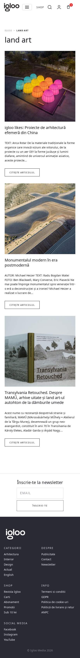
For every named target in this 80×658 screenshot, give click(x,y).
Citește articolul (22, 172)
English (9, 575)
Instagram (10, 634)
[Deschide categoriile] (27, 7)
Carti (7, 597)
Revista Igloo (12, 592)
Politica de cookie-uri (54, 602)
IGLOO (8, 30)
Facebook (10, 629)
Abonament (11, 602)
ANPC (45, 612)
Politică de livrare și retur (57, 607)
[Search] (49, 7)
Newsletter (48, 564)
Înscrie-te (39, 506)
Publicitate (48, 554)
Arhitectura (11, 554)
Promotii (9, 607)
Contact (46, 559)
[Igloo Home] (11, 7)
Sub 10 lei (10, 612)
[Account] (59, 7)
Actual (8, 569)
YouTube (9, 639)
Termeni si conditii (53, 592)
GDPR (45, 597)
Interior (9, 559)
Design (8, 564)
